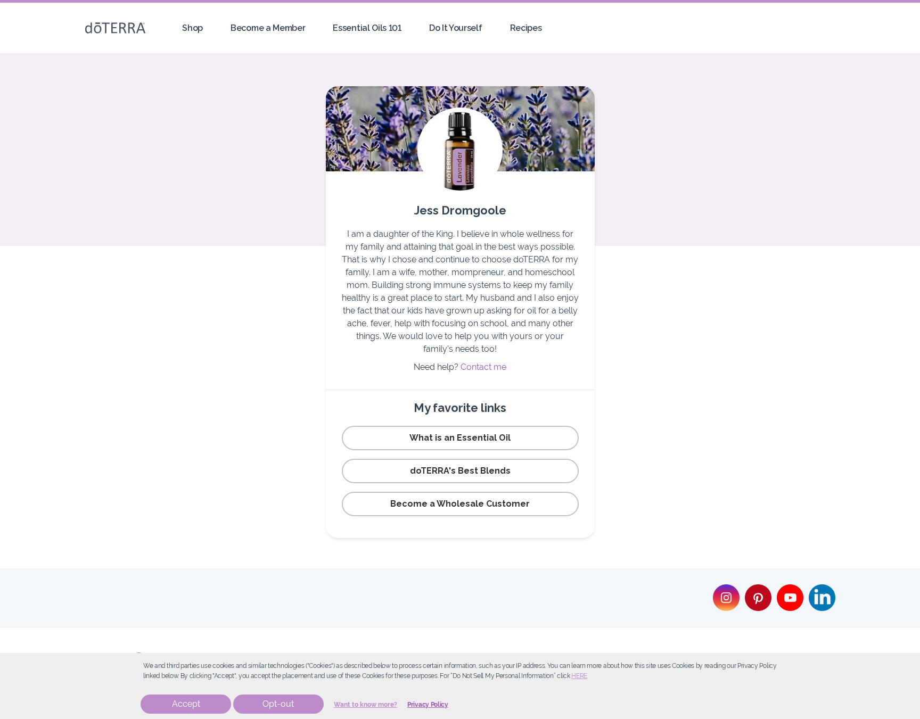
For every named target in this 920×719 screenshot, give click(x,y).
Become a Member (268, 28)
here (579, 676)
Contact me (483, 367)
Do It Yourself (455, 28)
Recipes (526, 28)
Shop (192, 28)
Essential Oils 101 (367, 28)
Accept (186, 704)
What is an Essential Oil (460, 438)
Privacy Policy (427, 704)
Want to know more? (365, 704)
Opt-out (278, 704)
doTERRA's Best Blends (460, 471)
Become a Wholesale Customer (460, 504)
